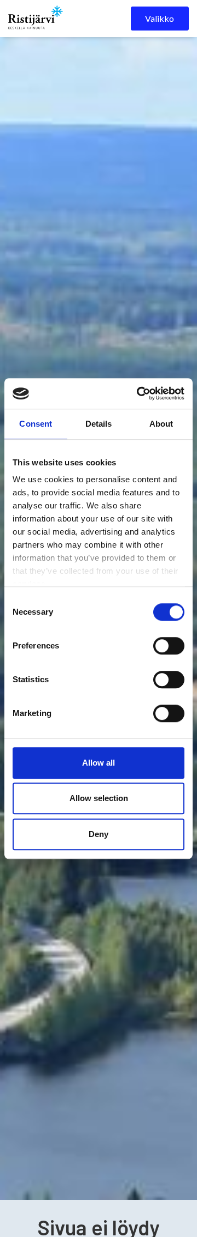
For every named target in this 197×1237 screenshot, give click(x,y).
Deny (98, 834)
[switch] (168, 645)
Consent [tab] (35, 423)
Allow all (98, 762)
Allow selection (98, 798)
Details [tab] (98, 423)
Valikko (159, 18)
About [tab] (161, 423)
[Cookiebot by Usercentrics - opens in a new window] (139, 393)
